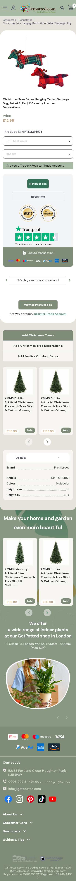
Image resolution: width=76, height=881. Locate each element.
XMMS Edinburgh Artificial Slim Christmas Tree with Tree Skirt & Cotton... (20, 577)
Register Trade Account (48, 165)
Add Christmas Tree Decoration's (38, 346)
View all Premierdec (38, 305)
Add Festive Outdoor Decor (38, 356)
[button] (6, 280)
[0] (70, 8)
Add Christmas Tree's (38, 335)
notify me (38, 197)
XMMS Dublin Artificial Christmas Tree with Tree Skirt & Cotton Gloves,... (19, 404)
